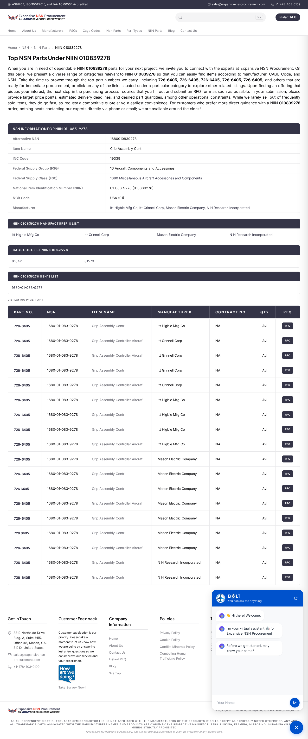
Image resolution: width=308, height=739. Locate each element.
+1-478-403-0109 (287, 4)
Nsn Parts (113, 30)
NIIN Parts (155, 30)
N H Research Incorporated (228, 208)
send (295, 702)
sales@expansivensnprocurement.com (238, 4)
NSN (25, 47)
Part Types (134, 30)
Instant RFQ (287, 17)
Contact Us (188, 30)
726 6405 (21, 489)
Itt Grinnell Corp (151, 208)
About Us (29, 30)
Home (12, 30)
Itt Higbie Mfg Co (123, 208)
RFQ (288, 326)
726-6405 (22, 326)
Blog (171, 30)
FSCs (73, 30)
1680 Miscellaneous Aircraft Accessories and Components (156, 178)
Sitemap (115, 673)
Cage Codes (92, 30)
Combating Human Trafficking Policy (173, 655)
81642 (17, 261)
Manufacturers (53, 30)
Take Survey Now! (72, 687)
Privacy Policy (170, 633)
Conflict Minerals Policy (177, 647)
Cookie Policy (170, 640)
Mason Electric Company (185, 208)
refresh (295, 598)
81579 (89, 261)
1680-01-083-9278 (27, 287)
